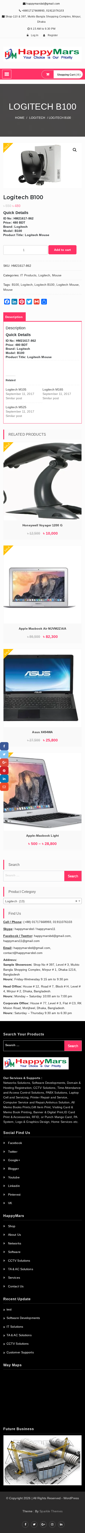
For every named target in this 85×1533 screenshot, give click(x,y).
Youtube (14, 1177)
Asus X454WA (42, 732)
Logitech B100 (44, 284)
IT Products (28, 275)
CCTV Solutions (19, 1260)
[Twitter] (4, 754)
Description (14, 317)
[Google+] (4, 762)
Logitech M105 (16, 389)
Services (14, 1277)
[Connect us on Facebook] (25, 1524)
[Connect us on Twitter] (34, 1524)
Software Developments (23, 1318)
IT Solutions (15, 1326)
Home (19, 117)
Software (14, 1252)
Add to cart (62, 250)
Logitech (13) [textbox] (41, 901)
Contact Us (16, 1286)
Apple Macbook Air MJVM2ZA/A (42, 628)
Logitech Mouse (67, 284)
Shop (11, 1226)
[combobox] (42, 901)
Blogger (13, 1168)
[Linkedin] (4, 779)
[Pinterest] (4, 770)
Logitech (37, 117)
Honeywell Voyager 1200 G (42, 525)
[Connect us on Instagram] (52, 1524)
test (9, 1309)
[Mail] (4, 787)
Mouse (57, 275)
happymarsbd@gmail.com (43, 3)
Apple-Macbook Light (42, 835)
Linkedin (14, 1186)
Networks (14, 1243)
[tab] (14, 316)
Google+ (14, 1160)
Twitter (12, 1151)
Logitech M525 (16, 407)
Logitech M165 (52, 389)
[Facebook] (4, 746)
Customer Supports (20, 1352)
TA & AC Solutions (20, 1269)
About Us (14, 1234)
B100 (15, 284)
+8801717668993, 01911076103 (43, 10)
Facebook (15, 1143)
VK (10, 1203)
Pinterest (14, 1194)
